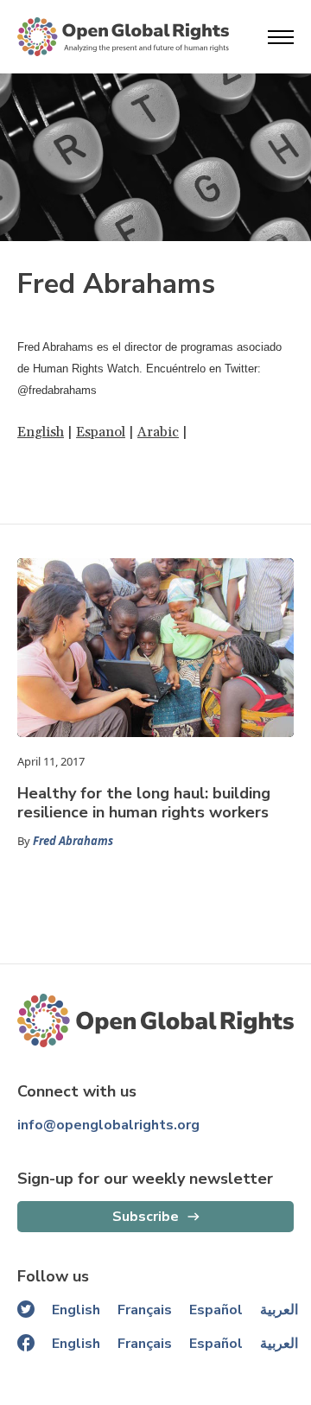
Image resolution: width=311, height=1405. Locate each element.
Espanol (100, 432)
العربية (279, 1309)
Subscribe (145, 1216)
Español (216, 1309)
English (40, 432)
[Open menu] (281, 37)
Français (144, 1309)
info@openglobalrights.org (108, 1125)
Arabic (158, 432)
